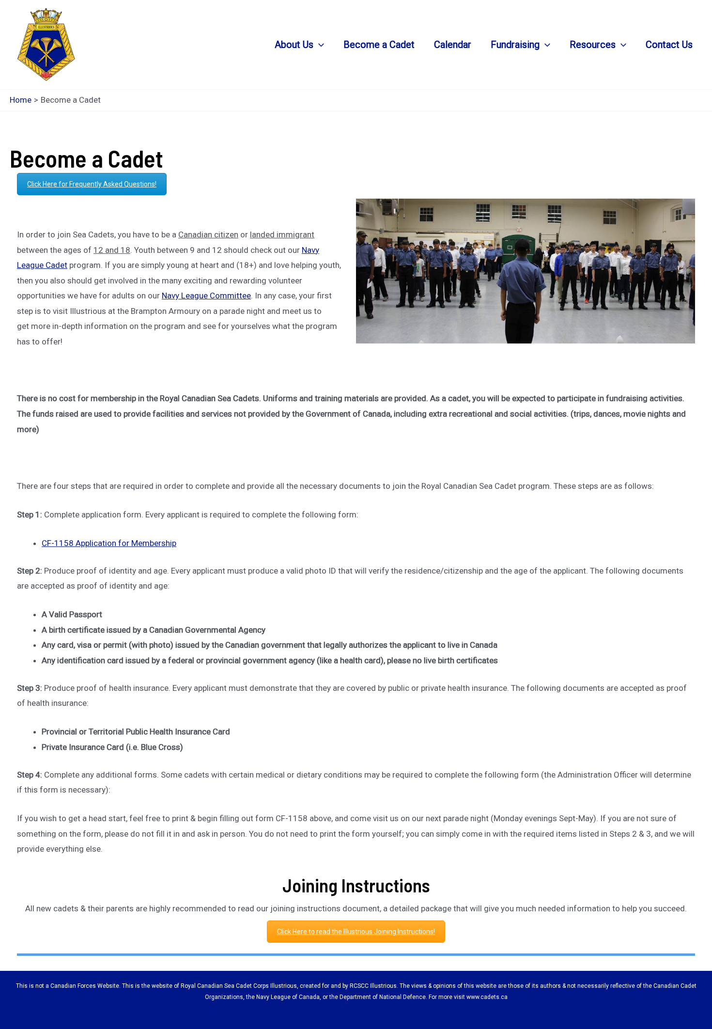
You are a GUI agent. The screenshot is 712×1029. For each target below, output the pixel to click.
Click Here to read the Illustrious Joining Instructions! (356, 931)
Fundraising (515, 44)
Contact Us (669, 44)
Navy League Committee (206, 295)
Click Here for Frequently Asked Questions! (91, 184)
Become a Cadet (379, 44)
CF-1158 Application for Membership (109, 543)
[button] (318, 44)
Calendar (452, 44)
